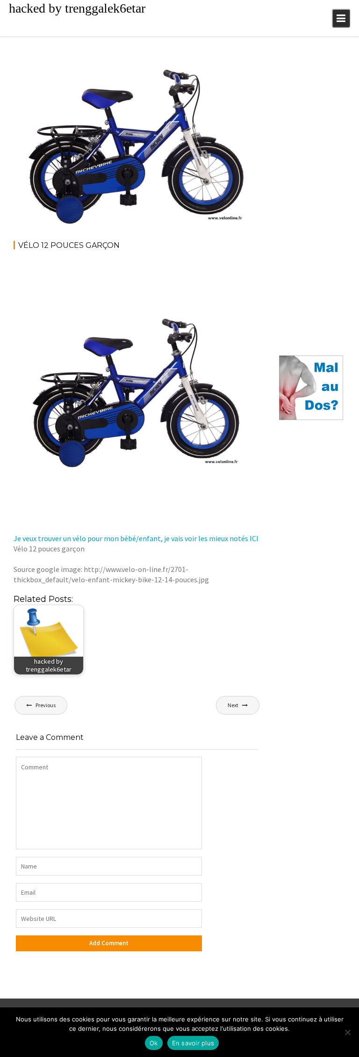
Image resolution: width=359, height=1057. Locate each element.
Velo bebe (239, 71)
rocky (81, 71)
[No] (347, 1032)
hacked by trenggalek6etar (77, 8)
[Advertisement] (184, 283)
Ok (154, 1043)
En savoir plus (193, 1043)
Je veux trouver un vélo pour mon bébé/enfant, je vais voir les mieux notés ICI (136, 538)
